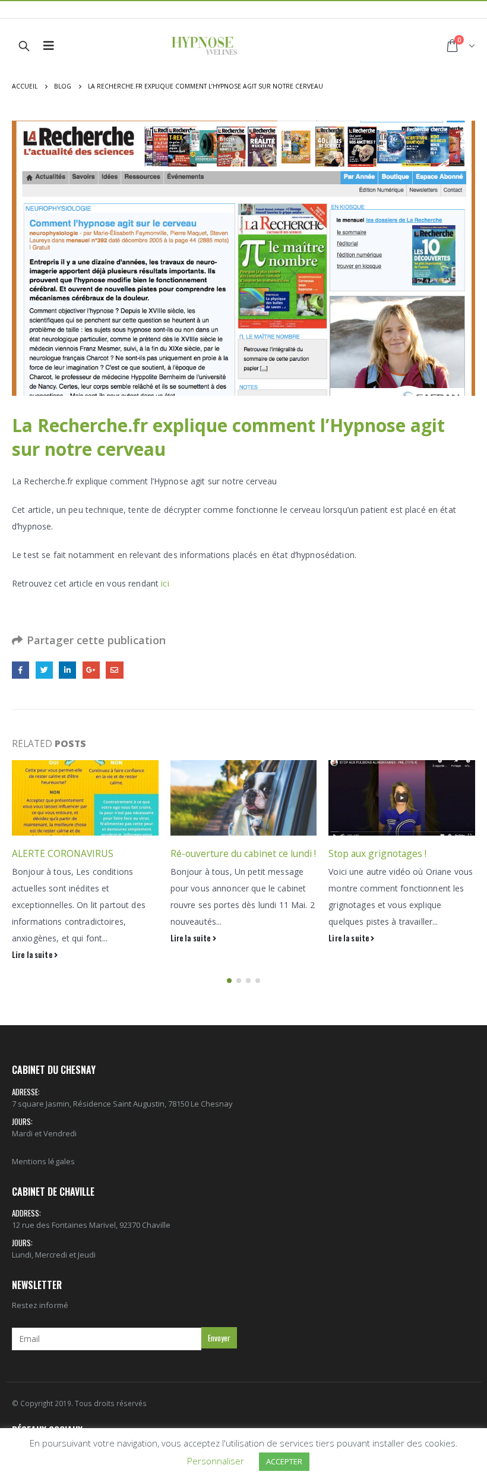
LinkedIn (67, 670)
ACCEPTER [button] (284, 1461)
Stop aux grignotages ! (377, 853)
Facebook (20, 670)
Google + (91, 670)
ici (165, 583)
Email (114, 670)
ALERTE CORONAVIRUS (62, 853)
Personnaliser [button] (215, 1461)
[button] (229, 980)
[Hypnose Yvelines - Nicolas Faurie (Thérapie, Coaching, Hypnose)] (204, 46)
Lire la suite (33, 954)
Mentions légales (43, 1161)
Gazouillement (44, 670)
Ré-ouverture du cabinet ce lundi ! (243, 853)
